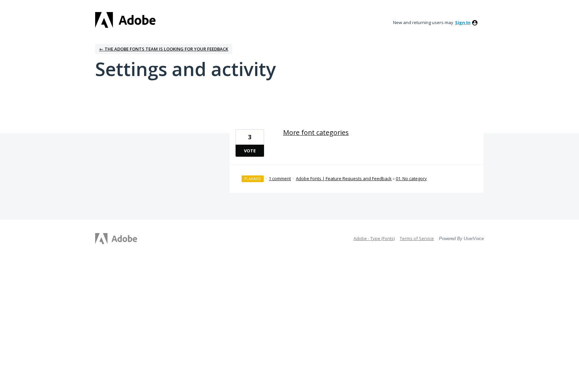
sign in (462, 22)
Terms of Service (417, 238)
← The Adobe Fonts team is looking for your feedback (163, 49)
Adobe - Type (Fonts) (374, 238)
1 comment (280, 178)
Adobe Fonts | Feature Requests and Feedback (344, 178)
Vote (250, 151)
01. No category (411, 178)
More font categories (316, 132)
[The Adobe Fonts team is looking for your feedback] (125, 20)
